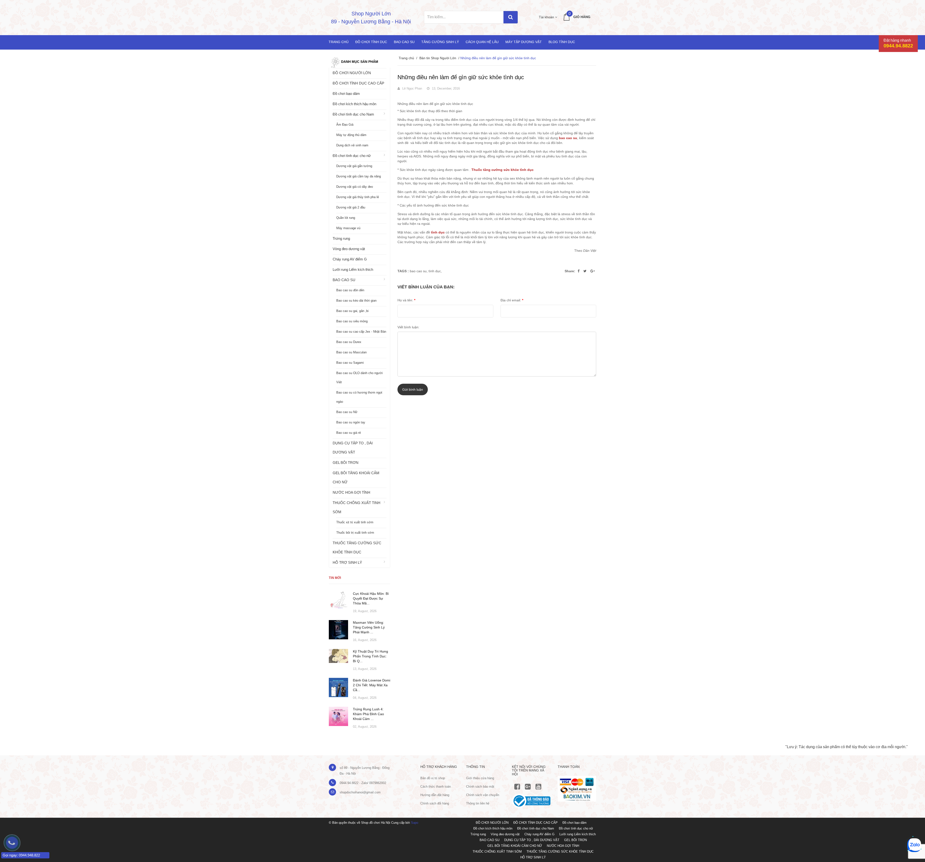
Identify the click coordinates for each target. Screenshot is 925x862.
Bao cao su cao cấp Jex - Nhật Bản (361, 331)
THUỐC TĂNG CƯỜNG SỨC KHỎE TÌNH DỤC (357, 547)
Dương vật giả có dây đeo (354, 186)
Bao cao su (404, 42)
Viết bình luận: (408, 327)
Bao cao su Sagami (350, 362)
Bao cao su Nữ (346, 412)
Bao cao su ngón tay (350, 422)
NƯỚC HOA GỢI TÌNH (351, 492)
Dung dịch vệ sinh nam (352, 145)
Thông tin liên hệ (477, 803)
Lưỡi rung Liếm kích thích (353, 269)
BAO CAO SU (344, 280)
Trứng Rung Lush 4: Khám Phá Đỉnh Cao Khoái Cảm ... (368, 714)
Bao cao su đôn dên (350, 290)
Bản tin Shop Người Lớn (437, 58)
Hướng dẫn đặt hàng (434, 795)
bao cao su (418, 271)
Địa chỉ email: (512, 300)
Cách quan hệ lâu (482, 42)
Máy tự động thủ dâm (351, 135)
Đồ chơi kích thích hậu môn (354, 104)
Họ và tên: (406, 300)
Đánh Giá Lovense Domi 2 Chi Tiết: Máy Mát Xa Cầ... (371, 685)
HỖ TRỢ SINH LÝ (347, 562)
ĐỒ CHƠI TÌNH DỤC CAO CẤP (358, 83)
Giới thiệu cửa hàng (480, 778)
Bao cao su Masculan (351, 352)
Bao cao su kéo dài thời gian (356, 300)
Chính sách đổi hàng (434, 803)
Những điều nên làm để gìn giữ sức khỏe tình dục (460, 77)
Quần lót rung (345, 218)
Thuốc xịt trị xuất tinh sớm (354, 522)
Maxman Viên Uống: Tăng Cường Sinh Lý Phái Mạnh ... (369, 627)
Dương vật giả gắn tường (354, 166)
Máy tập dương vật (523, 42)
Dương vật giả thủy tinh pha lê (357, 197)
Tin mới (335, 578)
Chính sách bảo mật (480, 786)
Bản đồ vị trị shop (432, 778)
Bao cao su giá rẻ (348, 432)
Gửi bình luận (412, 389)
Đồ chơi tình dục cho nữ (352, 156)
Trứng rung (341, 238)
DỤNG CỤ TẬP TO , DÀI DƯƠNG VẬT (353, 447)
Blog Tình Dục (561, 42)
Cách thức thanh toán (435, 786)
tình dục (435, 271)
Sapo (414, 822)
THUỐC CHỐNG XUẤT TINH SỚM (356, 507)
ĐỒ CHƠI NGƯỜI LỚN (352, 73)
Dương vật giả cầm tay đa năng (358, 176)
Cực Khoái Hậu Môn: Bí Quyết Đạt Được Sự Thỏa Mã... (371, 598)
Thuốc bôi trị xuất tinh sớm (355, 532)
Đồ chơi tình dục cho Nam (353, 114)
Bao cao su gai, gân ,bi (352, 311)
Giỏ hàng (581, 17)
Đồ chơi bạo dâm (346, 93)
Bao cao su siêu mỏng (352, 321)
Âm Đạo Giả (344, 124)
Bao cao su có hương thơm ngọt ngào (359, 397)
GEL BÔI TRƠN (345, 462)
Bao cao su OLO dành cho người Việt (359, 377)
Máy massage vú (348, 228)
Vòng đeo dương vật (349, 249)
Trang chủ (339, 42)
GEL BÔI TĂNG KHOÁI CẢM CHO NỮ (356, 477)
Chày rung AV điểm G (350, 259)
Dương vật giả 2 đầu (350, 207)
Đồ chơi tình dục (371, 42)
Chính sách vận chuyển (482, 795)
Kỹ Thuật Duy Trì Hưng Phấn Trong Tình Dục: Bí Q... (370, 656)
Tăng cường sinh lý (440, 42)
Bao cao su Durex (348, 342)
